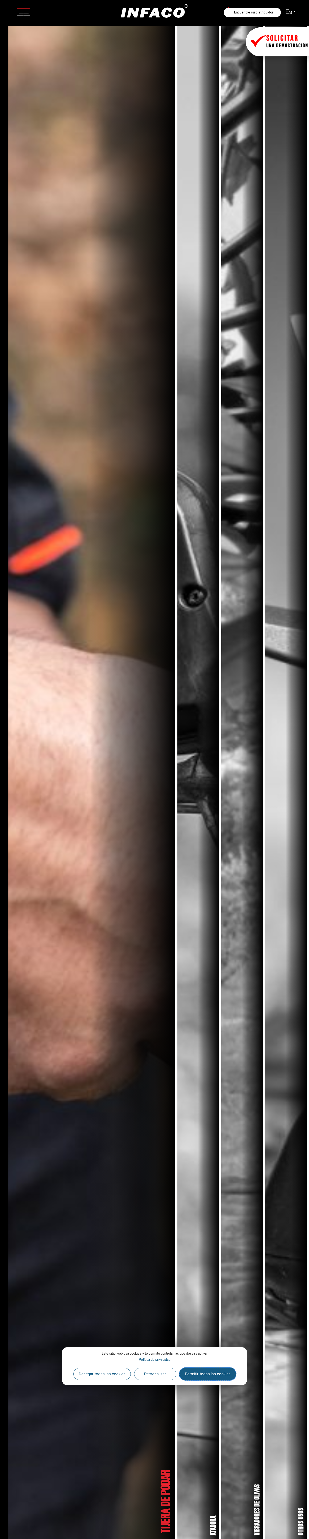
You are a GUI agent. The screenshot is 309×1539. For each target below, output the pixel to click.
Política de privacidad (154, 1360)
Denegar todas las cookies (102, 1373)
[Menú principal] (23, 11)
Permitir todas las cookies (208, 1373)
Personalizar (155, 1373)
